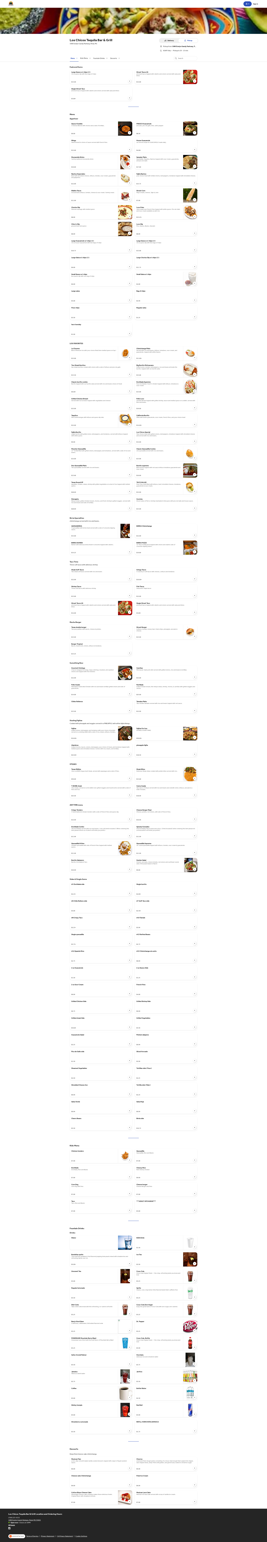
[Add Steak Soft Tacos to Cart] (129, 578)
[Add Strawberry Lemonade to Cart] (129, 1431)
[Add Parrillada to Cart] (194, 693)
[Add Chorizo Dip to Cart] (129, 216)
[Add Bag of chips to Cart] (194, 300)
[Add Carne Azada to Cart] (194, 795)
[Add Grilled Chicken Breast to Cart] (129, 407)
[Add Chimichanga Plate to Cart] (194, 357)
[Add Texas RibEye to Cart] (129, 778)
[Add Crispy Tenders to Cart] (129, 819)
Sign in (255, 4)
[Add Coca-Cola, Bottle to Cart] (194, 1347)
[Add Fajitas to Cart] (129, 737)
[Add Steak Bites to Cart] (194, 778)
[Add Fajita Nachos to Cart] (194, 183)
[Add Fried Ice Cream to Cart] (194, 1484)
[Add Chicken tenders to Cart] (129, 1160)
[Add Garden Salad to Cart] (194, 869)
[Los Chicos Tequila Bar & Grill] (10, 3)
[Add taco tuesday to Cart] (129, 333)
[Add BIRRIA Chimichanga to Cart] (194, 535)
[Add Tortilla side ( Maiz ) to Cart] (194, 1094)
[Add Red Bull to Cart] (194, 1414)
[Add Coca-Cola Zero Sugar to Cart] (194, 1313)
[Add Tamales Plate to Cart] (194, 710)
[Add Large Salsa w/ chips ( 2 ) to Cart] (129, 266)
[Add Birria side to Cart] (194, 1127)
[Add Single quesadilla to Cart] (129, 943)
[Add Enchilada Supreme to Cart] (194, 391)
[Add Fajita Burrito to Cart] (129, 441)
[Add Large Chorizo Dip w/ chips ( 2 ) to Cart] (194, 266)
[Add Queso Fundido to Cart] (129, 132)
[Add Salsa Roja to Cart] (194, 1110)
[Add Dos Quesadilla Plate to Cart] (129, 474)
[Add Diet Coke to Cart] (129, 1313)
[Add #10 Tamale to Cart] (194, 926)
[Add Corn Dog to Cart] (129, 1193)
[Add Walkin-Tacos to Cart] (129, 199)
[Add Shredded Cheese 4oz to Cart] (129, 1094)
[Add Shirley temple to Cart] (129, 1414)
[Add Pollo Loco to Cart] (194, 407)
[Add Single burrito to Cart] (194, 893)
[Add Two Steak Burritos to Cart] (129, 374)
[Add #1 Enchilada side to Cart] (129, 893)
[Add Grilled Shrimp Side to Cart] (194, 1010)
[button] (74, 58)
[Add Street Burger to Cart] (194, 636)
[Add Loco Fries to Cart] (194, 216)
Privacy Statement (47, 1536)
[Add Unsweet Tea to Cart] (129, 1280)
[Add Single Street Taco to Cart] (129, 98)
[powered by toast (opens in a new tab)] (16, 1536)
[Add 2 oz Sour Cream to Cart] (129, 993)
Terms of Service (32, 1536)
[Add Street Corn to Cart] (194, 199)
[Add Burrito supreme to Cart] (194, 474)
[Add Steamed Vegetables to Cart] (129, 1077)
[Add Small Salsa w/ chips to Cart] (194, 283)
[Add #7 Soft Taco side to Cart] (194, 910)
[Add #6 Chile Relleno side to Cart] (129, 910)
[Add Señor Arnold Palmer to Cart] (129, 1364)
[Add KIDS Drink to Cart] (194, 1247)
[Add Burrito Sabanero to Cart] (129, 869)
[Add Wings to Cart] (129, 149)
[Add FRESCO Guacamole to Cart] (194, 132)
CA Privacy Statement (65, 1536)
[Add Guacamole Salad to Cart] (129, 1043)
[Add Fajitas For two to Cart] (194, 737)
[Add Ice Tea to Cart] (194, 1263)
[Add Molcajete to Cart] (129, 508)
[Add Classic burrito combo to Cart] (129, 391)
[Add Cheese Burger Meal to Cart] (194, 819)
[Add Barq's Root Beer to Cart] (129, 1330)
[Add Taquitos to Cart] (129, 424)
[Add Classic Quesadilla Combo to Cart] (194, 458)
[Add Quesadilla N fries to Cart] (129, 852)
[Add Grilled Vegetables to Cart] (194, 1027)
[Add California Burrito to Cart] (194, 424)
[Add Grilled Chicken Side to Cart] (129, 1010)
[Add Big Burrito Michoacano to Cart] (194, 374)
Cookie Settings (81, 1536)
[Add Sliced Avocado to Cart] (194, 1060)
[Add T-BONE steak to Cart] (129, 795)
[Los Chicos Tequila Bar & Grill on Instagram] (9, 1528)
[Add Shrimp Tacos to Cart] (129, 595)
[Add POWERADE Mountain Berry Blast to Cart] (129, 1347)
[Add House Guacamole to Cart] (194, 149)
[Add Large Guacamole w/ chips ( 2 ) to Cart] (129, 250)
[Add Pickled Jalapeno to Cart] (194, 1043)
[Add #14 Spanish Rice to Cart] (129, 960)
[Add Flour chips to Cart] (129, 316)
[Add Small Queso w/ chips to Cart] (129, 283)
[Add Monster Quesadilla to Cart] (129, 458)
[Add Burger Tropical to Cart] (129, 653)
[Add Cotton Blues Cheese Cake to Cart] (129, 1501)
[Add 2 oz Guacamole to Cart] (129, 977)
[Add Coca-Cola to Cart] (194, 1280)
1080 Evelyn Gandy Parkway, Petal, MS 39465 (24, 1520)
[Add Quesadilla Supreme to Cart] (194, 852)
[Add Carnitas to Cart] (194, 677)
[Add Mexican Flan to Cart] (129, 1468)
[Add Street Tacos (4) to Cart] (194, 81)
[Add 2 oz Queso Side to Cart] (194, 977)
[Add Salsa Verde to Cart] (129, 1110)
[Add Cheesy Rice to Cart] (194, 1176)
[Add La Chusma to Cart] (129, 357)
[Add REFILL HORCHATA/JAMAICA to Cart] (194, 1431)
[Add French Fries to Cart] (194, 993)
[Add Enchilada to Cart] (129, 1176)
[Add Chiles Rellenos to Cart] (129, 710)
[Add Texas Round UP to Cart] (129, 491)
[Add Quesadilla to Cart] (194, 1160)
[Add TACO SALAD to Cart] (194, 491)
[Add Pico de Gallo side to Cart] (129, 1060)
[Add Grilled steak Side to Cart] (129, 1027)
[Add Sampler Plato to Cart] (194, 166)
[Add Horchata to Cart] (194, 1364)
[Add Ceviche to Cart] (194, 508)
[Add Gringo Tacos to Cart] (194, 578)
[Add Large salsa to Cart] (129, 300)
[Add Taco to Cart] (129, 1210)
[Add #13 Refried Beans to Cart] (194, 943)
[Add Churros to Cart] (194, 1468)
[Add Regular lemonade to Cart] (129, 1297)
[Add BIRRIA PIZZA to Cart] (194, 551)
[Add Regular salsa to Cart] (194, 316)
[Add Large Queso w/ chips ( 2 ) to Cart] (129, 81)
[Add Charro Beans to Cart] (129, 1127)
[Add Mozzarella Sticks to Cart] (129, 166)
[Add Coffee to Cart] (129, 1397)
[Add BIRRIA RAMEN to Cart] (129, 551)
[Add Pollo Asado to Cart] (129, 693)
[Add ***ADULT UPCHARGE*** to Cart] (194, 1210)
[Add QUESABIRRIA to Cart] (129, 535)
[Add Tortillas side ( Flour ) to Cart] (194, 1077)
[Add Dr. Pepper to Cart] (194, 1330)
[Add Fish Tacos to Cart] (194, 595)
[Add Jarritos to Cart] (194, 1380)
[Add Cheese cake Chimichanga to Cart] (129, 1484)
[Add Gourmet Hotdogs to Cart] (129, 677)
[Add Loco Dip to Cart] (194, 233)
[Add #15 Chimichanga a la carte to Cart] (194, 960)
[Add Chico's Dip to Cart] (129, 233)
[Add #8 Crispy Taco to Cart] (129, 926)
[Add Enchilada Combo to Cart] (129, 835)
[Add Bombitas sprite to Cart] (129, 1263)
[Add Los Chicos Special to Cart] (194, 441)
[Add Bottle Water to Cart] (194, 1397)
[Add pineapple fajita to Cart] (194, 754)
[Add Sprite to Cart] (194, 1297)
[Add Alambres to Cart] (129, 754)
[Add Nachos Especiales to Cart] (129, 183)
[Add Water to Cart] (129, 1247)
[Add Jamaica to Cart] (129, 1380)
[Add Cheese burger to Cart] (194, 1193)
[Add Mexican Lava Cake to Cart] (194, 1501)
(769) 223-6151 (14, 1518)
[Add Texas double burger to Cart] (129, 636)
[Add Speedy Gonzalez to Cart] (194, 835)
